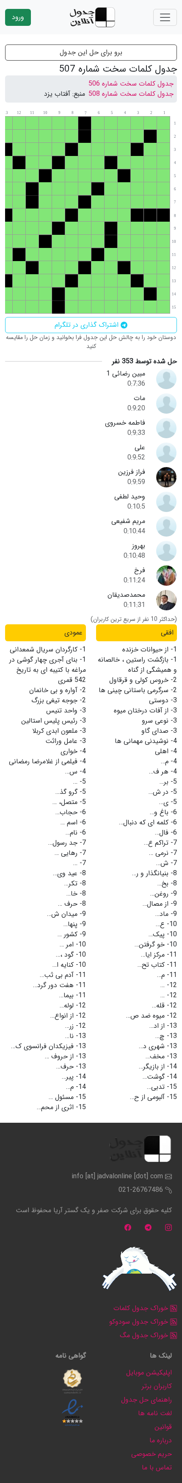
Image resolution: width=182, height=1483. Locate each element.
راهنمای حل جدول (146, 1399)
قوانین (163, 1427)
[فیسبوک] (127, 1227)
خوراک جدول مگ (145, 1335)
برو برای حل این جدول (91, 52)
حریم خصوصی (151, 1454)
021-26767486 (141, 1190)
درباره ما (160, 1440)
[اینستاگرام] (168, 1227)
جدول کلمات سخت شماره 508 (131, 94)
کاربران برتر (157, 1386)
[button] (72, 1381)
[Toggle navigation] (165, 17)
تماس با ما (157, 1467)
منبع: (78, 94)
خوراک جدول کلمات (141, 1308)
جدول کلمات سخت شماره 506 (131, 83)
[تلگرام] (148, 1227)
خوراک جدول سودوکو (139, 1321)
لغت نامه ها (155, 1413)
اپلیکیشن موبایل (149, 1372)
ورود (18, 17)
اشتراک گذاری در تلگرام (88, 325)
